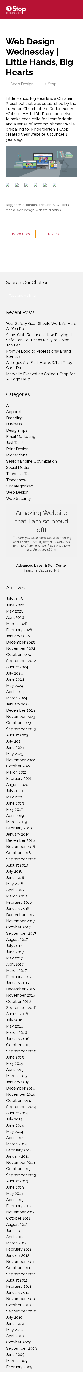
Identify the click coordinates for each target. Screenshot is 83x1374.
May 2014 (14, 1131)
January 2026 (18, 636)
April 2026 (15, 617)
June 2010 (15, 1323)
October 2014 (18, 1100)
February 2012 (18, 1249)
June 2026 (15, 605)
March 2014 (16, 1144)
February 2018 (19, 902)
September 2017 (21, 933)
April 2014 (15, 1137)
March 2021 (16, 772)
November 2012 (20, 1212)
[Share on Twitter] (17, 185)
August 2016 (17, 1014)
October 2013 (18, 1168)
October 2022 (18, 766)
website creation (48, 210)
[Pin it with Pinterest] (36, 185)
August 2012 (17, 1224)
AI (8, 405)
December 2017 (20, 914)
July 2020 (14, 791)
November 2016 (20, 995)
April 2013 (15, 1199)
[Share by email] (55, 185)
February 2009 (19, 1367)
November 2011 (20, 1261)
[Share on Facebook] (8, 185)
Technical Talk (19, 473)
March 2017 (16, 970)
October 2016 (18, 1001)
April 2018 (15, 890)
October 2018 (18, 853)
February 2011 (18, 1286)
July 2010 (14, 1317)
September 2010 (21, 1311)
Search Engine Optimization (31, 461)
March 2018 (16, 896)
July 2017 (14, 945)
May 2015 (14, 1063)
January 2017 (17, 983)
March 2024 (16, 698)
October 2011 (18, 1267)
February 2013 (19, 1206)
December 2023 (20, 710)
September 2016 (21, 1007)
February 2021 (18, 778)
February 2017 (19, 976)
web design (25, 210)
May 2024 (14, 685)
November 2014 (20, 1094)
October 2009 (18, 1342)
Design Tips (16, 430)
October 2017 (18, 927)
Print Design (17, 449)
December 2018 (20, 840)
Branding (14, 418)
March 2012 (16, 1243)
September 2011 (21, 1274)
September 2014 (21, 1106)
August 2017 (17, 939)
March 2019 (16, 822)
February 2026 (19, 630)
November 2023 (20, 716)
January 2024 (18, 704)
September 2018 (21, 859)
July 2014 (14, 1119)
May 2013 (14, 1193)
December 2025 (20, 642)
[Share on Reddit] (27, 185)
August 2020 (17, 784)
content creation (38, 205)
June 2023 (15, 747)
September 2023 (21, 729)
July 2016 (14, 1020)
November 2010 (20, 1298)
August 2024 (17, 667)
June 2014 (15, 1125)
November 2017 (20, 921)
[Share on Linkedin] (45, 185)
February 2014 (19, 1150)
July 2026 (14, 599)
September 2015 (21, 1051)
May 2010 (14, 1329)
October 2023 (18, 722)
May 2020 (14, 797)
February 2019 (19, 828)
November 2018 (20, 846)
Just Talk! (14, 442)
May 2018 (14, 883)
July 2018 (14, 871)
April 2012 (14, 1237)
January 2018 (18, 908)
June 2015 (15, 1057)
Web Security (18, 498)
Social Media (17, 467)
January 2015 (17, 1082)
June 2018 (15, 877)
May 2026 (14, 611)
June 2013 (15, 1187)
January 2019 (18, 834)
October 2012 (18, 1218)
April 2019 (15, 815)
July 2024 (14, 673)
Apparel (13, 411)
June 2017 (15, 952)
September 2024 (21, 660)
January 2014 (18, 1156)
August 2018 (17, 865)
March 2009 (17, 1360)
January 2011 (17, 1292)
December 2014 (20, 1088)
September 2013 (21, 1175)
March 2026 (16, 623)
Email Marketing (20, 436)
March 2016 (16, 1032)
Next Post (55, 234)
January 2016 (18, 1038)
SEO (56, 205)
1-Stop (51, 84)
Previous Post (21, 234)
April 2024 (15, 691)
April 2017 (15, 964)
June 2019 (15, 803)
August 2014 (17, 1113)
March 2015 (16, 1075)
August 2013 (17, 1181)
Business (14, 424)
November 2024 (20, 648)
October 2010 (18, 1305)
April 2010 (15, 1336)
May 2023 (14, 753)
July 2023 (14, 741)
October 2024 (18, 654)
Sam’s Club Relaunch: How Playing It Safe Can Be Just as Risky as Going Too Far (39, 340)
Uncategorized (19, 486)
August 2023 (17, 735)
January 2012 (17, 1255)
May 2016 (14, 1026)
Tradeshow (16, 480)
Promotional (17, 455)
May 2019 (14, 809)
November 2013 (20, 1162)
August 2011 (16, 1280)
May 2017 (14, 958)
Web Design (22, 84)
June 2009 (15, 1354)
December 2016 (20, 989)
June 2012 (15, 1230)
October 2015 (18, 1045)
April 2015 (15, 1069)
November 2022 (20, 760)
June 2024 (15, 679)
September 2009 (21, 1348)
